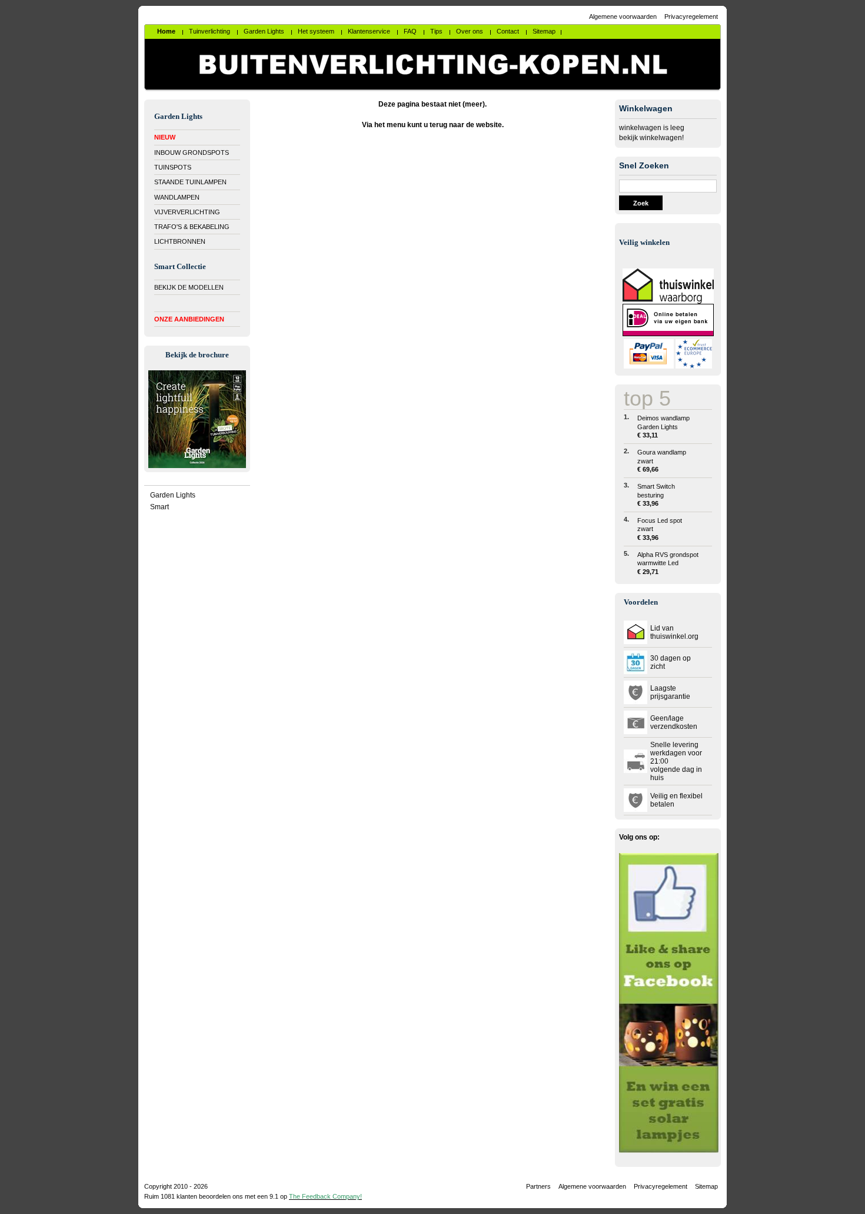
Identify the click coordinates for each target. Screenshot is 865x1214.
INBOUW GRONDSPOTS (191, 152)
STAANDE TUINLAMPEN (190, 181)
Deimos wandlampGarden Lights (663, 426)
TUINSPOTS (172, 167)
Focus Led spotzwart (659, 529)
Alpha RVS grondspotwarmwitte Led (667, 563)
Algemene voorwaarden (623, 16)
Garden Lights (172, 495)
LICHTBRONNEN (179, 241)
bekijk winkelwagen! (651, 138)
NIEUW (164, 137)
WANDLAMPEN (176, 197)
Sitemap (706, 1186)
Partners (538, 1186)
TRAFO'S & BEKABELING (191, 226)
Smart (159, 507)
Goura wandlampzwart (661, 461)
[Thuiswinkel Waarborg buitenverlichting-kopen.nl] (668, 301)
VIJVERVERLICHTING (187, 211)
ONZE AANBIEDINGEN (189, 319)
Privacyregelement (691, 16)
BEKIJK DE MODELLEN (189, 287)
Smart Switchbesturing (656, 495)
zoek (640, 203)
